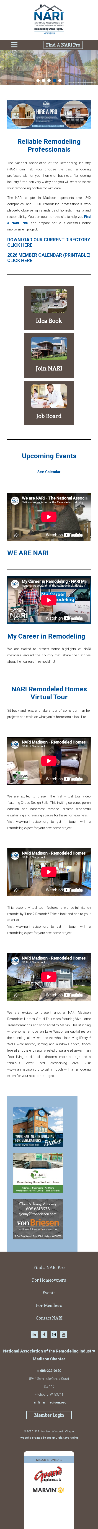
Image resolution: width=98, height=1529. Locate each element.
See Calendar (49, 472)
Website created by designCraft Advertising (49, 1437)
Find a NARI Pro (49, 1267)
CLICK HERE (19, 245)
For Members (49, 1305)
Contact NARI (49, 1317)
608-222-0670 (50, 1371)
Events (49, 1292)
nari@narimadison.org (49, 1402)
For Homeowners (49, 1280)
